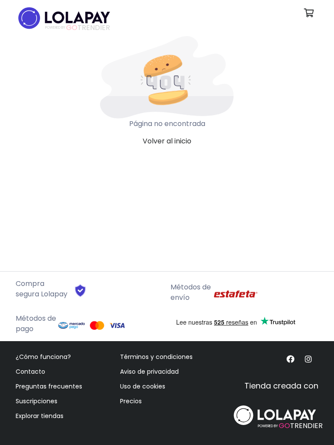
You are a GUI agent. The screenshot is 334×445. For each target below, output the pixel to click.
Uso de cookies (142, 386)
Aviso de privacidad (149, 371)
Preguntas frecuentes (49, 386)
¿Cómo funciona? (43, 356)
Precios (131, 401)
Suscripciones (36, 401)
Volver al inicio (167, 141)
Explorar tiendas (39, 416)
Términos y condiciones (156, 356)
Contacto (30, 371)
